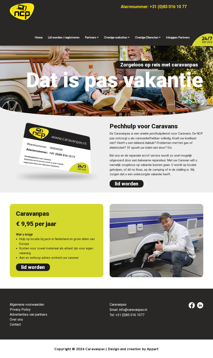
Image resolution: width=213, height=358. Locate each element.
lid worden (126, 184)
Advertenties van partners (28, 314)
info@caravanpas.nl (133, 310)
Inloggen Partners (178, 37)
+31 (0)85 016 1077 (129, 315)
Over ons (16, 319)
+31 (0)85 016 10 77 (168, 6)
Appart (153, 349)
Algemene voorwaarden (27, 305)
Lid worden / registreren (63, 37)
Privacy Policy (20, 309)
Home (39, 37)
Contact (15, 324)
